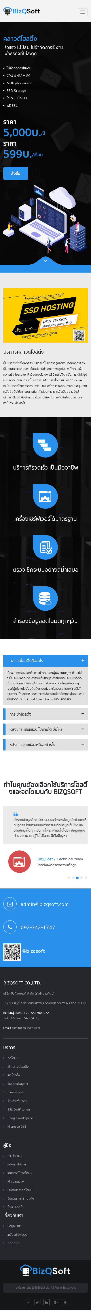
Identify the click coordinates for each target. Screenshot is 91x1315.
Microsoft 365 (17, 1126)
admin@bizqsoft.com (26, 1027)
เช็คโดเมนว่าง (15, 1181)
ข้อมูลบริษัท (14, 1226)
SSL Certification (18, 1109)
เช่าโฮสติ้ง (13, 1075)
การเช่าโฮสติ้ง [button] (20, 714)
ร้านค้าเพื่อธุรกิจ (17, 1100)
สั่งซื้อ (15, 173)
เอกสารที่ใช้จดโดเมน (19, 1172)
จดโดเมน (12, 1058)
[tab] (45, 661)
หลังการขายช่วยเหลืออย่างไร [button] (32, 744)
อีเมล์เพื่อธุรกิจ (16, 1092)
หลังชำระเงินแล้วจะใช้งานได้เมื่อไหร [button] (36, 729)
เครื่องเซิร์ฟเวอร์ (17, 1234)
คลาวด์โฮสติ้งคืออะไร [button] (26, 660)
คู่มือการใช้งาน (16, 1164)
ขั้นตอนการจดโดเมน (19, 1190)
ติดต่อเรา (13, 1243)
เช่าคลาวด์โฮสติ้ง (18, 1066)
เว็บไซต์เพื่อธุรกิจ (17, 1083)
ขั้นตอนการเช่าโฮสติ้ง (20, 1198)
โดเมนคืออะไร (15, 1207)
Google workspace (20, 1118)
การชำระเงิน (14, 1155)
